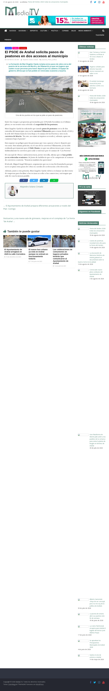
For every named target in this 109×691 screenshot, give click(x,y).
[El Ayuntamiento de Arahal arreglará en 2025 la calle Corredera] (15, 236)
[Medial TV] (5, 30)
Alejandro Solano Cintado (31, 60)
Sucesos (12, 31)
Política (54, 31)
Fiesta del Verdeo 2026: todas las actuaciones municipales (48, 2)
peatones (44, 60)
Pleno (49, 60)
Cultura (43, 31)
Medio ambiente (84, 31)
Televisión (100, 35)
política (54, 60)
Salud (73, 31)
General (8, 48)
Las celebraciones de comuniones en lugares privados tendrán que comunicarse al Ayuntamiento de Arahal (62, 256)
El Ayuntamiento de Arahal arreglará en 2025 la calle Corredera (14, 251)
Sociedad (22, 31)
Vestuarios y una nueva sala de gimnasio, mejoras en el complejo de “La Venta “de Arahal (39, 220)
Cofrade (65, 31)
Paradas (8, 40)
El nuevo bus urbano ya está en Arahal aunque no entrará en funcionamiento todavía (38, 254)
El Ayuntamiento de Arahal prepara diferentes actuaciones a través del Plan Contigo (37, 207)
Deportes (34, 31)
